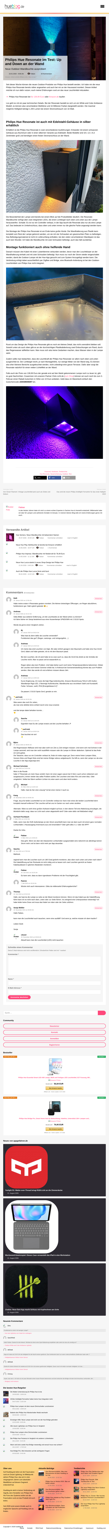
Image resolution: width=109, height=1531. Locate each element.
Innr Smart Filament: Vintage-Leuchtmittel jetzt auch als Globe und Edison (26, 493)
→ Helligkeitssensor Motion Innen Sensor (15, 1357)
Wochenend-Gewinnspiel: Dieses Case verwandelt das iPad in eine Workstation (37, 1255)
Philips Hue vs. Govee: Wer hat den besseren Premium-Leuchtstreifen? (93, 1496)
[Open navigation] (102, 6)
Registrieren (54, 1045)
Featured (47, 472)
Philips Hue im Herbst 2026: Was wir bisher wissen (58, 1482)
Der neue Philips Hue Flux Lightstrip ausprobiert (93, 1504)
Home (22, 1528)
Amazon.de (54, 97)
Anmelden (54, 1038)
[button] (40, 478)
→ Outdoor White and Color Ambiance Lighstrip (17, 1345)
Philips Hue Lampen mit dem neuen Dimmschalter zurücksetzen (32, 1406)
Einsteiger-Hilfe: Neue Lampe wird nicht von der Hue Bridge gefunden (34, 1420)
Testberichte (63, 472)
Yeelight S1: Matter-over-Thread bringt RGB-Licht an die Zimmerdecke (33, 1190)
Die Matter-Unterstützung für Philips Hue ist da (26, 1392)
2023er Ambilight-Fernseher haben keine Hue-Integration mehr (31, 1399)
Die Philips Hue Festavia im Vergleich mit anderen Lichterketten (31, 1438)
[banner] (14, 6)
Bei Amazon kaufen (55, 1088)
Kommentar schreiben (55, 538)
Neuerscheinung (56, 474)
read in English (72, 538)
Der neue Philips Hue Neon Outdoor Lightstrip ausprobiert (93, 1488)
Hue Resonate (45, 474)
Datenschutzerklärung (53, 1528)
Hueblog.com (26, 1509)
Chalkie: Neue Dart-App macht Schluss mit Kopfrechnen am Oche (32, 1310)
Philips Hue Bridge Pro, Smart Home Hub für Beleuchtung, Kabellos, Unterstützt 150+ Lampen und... (54, 1118)
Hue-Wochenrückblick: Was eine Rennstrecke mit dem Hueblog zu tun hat (57, 1473)
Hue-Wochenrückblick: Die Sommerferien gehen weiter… (56, 1490)
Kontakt (54, 1032)
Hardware (55, 472)
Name (11, 979)
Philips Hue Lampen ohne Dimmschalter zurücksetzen (28, 1432)
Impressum (89, 1528)
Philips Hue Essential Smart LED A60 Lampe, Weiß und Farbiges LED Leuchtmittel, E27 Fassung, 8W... (54, 1077)
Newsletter (54, 1026)
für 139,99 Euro (37, 97)
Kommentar (13, 954)
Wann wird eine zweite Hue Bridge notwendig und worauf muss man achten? (36, 1445)
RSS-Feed (39, 1528)
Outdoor (65, 474)
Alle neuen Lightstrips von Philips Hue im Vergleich (27, 1426)
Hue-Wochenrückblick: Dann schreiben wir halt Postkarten (55, 1506)
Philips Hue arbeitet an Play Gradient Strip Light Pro (58, 1498)
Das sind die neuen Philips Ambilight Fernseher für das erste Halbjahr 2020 (81, 493)
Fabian (32, 74)
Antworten (98, 598)
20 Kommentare (46, 74)
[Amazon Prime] (54, 1080)
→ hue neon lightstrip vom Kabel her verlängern (17, 1333)
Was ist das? (32, 77)
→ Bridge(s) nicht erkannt (10, 1381)
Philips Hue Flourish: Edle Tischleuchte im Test (89, 1480)
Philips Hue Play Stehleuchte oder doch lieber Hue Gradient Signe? (92, 1472)
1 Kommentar (52, 548)
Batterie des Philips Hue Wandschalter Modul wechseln (29, 1413)
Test (70, 474)
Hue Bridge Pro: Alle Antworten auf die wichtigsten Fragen (30, 1451)
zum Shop (69, 376)
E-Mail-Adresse (15, 988)
